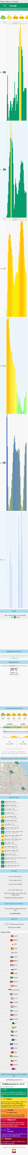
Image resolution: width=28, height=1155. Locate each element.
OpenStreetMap (19, 793)
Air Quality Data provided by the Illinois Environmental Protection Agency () (14, 656)
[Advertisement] (14, 634)
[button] (16, 763)
